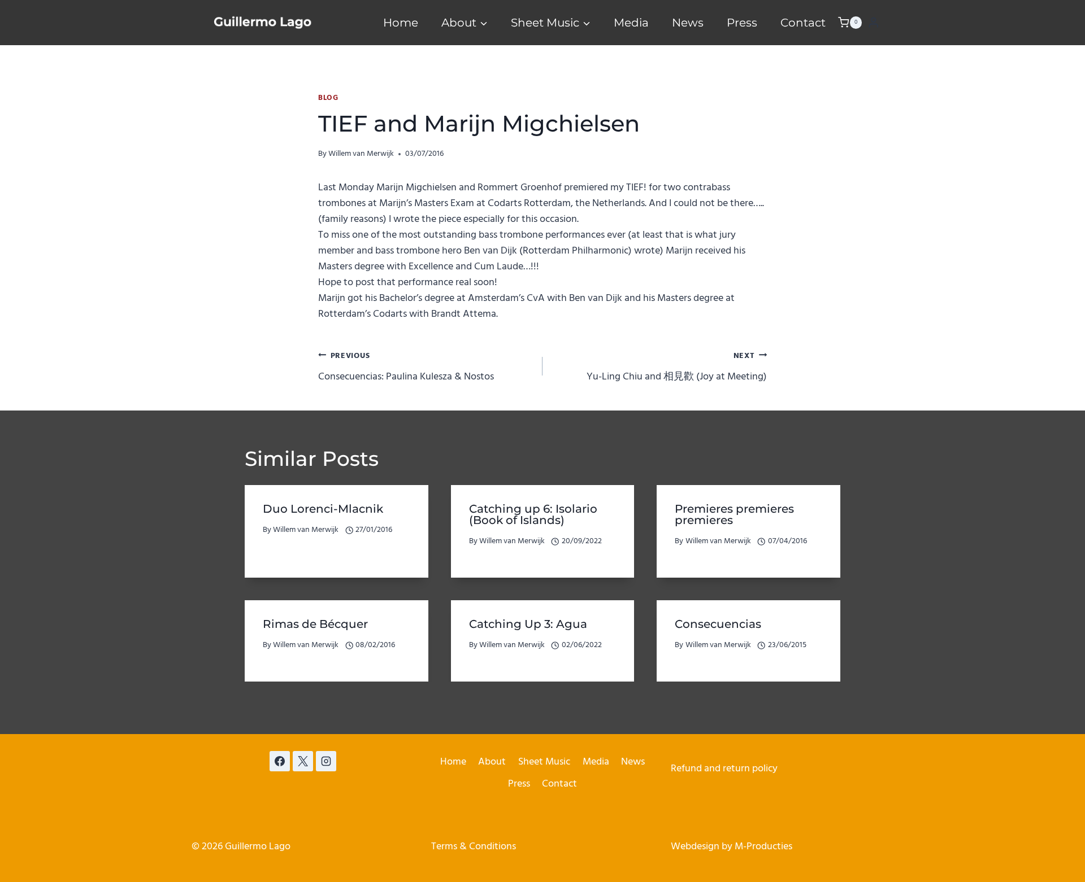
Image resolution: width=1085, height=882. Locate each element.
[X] (303, 761)
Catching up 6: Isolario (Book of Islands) (533, 514)
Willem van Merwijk (361, 153)
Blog (328, 98)
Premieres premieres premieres (734, 514)
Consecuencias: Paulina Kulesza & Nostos (406, 367)
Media (631, 22)
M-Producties (763, 847)
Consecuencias (718, 624)
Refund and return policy (724, 769)
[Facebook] (280, 761)
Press (742, 22)
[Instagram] (326, 761)
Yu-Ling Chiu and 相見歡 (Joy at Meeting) (677, 367)
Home (400, 22)
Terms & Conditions (473, 847)
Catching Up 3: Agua (528, 624)
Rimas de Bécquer (315, 624)
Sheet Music (544, 762)
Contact (803, 22)
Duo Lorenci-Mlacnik (323, 509)
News (688, 22)
